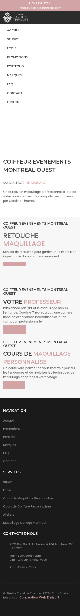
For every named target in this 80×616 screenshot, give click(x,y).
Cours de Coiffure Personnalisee (27, 506)
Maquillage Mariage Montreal (24, 523)
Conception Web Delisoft (39, 597)
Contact (14, 93)
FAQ (10, 84)
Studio (12, 39)
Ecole (7, 490)
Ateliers (8, 514)
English (13, 102)
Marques (14, 75)
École (11, 48)
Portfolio (9, 437)
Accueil (13, 30)
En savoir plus (13, 264)
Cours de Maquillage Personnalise (28, 498)
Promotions (17, 57)
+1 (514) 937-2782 (38, 3)
